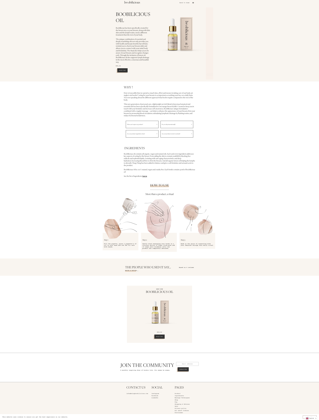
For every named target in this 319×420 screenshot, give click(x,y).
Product (178, 394)
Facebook (155, 396)
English (311, 418)
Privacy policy (180, 408)
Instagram (155, 394)
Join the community (147, 365)
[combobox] (311, 418)
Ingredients (179, 396)
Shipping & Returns (182, 404)
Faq (176, 402)
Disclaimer (179, 413)
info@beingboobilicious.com (137, 394)
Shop (176, 400)
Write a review (131, 271)
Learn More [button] (73, 417)
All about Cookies (182, 411)
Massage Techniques (182, 398)
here (144, 176)
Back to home (184, 3)
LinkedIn (155, 398)
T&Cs (176, 406)
